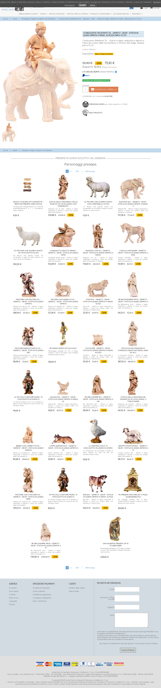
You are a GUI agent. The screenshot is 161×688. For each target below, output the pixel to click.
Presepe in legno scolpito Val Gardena (38, 19)
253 (77, 171)
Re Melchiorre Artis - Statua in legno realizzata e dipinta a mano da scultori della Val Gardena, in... (46, 552)
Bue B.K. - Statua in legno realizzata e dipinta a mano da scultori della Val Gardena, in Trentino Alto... (98, 501)
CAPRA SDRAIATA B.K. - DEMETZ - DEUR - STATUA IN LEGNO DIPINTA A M (63, 448)
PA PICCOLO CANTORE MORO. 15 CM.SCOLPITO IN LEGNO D (63, 496)
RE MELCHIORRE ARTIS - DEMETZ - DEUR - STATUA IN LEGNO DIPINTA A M (46, 545)
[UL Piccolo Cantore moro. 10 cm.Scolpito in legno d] (28, 382)
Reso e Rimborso (40, 601)
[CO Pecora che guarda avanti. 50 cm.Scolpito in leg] (28, 235)
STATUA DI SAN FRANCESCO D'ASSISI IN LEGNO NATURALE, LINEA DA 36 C (133, 350)
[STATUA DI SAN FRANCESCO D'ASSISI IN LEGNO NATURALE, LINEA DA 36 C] (133, 333)
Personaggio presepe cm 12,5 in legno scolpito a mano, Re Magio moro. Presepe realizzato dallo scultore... (63, 352)
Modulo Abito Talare (77, 588)
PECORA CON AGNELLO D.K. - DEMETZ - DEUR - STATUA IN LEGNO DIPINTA (63, 301)
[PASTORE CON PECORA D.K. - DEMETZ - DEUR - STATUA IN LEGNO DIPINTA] (28, 284)
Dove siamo (14, 591)
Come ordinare (39, 591)
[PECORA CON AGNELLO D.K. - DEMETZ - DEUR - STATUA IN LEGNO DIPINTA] (63, 284)
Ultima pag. (90, 171)
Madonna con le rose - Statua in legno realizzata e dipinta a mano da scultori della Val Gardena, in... (63, 210)
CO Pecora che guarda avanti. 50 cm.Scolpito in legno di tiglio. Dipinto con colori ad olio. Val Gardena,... (28, 257)
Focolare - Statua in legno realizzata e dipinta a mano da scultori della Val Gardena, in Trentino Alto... (98, 357)
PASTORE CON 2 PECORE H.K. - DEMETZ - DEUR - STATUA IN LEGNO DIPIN (28, 497)
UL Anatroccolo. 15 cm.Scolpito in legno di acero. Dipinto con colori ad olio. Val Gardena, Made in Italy (98, 452)
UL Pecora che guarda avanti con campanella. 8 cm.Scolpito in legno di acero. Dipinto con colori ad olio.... (98, 208)
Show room (13, 598)
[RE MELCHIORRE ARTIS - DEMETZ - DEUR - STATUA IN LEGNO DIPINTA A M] (45, 528)
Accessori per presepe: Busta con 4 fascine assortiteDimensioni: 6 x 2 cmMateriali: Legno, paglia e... (28, 208)
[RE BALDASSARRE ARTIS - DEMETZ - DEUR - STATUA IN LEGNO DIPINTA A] (132, 284)
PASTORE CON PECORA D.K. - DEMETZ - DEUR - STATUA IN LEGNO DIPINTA (28, 301)
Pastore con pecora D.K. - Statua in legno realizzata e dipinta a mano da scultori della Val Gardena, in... (28, 308)
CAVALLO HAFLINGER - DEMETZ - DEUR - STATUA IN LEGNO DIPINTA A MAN (133, 252)
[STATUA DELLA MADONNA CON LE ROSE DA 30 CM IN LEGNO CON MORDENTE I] (63, 186)
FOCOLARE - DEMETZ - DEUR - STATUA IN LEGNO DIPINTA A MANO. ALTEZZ (98, 350)
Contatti (12, 595)
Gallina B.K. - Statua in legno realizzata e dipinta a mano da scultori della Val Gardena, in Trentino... (63, 406)
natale (14, 19)
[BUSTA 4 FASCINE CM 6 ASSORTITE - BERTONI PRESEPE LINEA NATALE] (28, 184)
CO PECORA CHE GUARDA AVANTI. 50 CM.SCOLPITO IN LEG (28, 251)
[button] (40, 143)
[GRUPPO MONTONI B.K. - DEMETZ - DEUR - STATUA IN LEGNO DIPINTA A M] (133, 430)
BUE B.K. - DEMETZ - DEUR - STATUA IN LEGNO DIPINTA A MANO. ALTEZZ (98, 496)
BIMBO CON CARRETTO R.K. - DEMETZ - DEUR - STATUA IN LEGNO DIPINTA (28, 448)
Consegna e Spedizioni (42, 598)
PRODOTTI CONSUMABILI (101, 14)
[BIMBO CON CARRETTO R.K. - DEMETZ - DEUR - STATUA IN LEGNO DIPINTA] (28, 430)
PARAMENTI (136, 14)
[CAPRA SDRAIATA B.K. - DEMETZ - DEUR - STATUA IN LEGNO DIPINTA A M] (63, 430)
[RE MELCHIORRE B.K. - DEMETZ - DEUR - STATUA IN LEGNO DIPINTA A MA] (98, 382)
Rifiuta (92, 5)
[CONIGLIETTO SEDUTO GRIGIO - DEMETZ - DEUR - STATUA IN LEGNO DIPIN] (63, 235)
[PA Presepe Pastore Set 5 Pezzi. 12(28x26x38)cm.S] (132, 479)
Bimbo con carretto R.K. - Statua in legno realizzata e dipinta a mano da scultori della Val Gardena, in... (28, 454)
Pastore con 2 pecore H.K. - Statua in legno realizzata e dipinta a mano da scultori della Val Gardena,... (28, 503)
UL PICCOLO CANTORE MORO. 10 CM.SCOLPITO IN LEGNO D (28, 398)
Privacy (12, 604)
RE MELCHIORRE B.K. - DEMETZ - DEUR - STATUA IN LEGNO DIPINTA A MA (98, 399)
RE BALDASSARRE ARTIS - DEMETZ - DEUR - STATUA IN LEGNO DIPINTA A (133, 300)
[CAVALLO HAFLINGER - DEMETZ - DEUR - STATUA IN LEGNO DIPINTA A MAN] (132, 233)
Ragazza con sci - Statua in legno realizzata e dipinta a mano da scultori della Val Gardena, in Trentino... (98, 259)
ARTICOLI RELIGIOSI (57, 14)
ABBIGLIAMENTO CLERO (28, 14)
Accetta (82, 5)
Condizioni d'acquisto (41, 588)
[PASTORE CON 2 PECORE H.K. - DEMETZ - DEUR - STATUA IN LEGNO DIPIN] (28, 479)
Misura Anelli (74, 591)
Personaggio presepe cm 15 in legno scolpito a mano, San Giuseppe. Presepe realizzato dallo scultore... (115, 550)
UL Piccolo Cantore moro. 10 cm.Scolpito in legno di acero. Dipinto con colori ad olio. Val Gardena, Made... (28, 403)
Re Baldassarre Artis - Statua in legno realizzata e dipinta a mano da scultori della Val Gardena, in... (133, 306)
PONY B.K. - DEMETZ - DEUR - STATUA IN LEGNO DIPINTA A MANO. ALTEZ (98, 301)
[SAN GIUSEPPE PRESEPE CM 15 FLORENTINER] (115, 528)
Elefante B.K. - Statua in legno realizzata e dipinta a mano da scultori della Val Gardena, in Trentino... (133, 210)
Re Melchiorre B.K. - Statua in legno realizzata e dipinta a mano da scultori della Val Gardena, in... (98, 406)
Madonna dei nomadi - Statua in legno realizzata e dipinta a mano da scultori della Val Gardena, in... (133, 406)
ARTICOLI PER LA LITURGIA (77, 14)
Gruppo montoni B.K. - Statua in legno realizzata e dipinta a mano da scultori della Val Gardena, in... (133, 454)
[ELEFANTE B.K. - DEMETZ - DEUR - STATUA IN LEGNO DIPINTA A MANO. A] (132, 186)
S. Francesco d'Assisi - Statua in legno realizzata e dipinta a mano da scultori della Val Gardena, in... (133, 357)
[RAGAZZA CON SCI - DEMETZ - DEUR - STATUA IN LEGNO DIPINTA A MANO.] (98, 235)
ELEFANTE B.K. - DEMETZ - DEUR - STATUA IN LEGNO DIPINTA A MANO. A (133, 204)
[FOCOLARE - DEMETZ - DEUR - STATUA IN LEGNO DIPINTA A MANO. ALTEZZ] (98, 333)
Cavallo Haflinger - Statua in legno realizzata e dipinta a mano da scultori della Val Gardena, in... (133, 259)
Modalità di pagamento (42, 595)
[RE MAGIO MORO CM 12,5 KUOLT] (63, 333)
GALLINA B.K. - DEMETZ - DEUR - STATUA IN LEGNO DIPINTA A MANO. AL (63, 399)
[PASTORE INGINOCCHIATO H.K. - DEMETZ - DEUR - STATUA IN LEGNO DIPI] (28, 333)
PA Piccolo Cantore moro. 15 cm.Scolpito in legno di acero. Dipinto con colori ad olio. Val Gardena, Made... (63, 501)
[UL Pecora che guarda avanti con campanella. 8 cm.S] (98, 186)
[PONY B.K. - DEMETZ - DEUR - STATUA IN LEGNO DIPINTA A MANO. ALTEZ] (98, 284)
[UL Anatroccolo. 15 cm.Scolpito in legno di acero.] (98, 430)
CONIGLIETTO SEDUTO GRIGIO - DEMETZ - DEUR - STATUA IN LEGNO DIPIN (63, 252)
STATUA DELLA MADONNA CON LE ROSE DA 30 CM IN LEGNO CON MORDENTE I (63, 204)
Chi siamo (13, 588)
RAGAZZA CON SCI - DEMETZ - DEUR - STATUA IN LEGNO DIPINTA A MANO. (98, 252)
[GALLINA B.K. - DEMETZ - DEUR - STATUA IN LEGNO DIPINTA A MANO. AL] (63, 382)
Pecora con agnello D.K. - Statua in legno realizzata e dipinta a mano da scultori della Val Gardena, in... (63, 308)
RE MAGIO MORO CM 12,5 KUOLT (63, 348)
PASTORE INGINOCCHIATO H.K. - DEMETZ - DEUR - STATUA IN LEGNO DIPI (28, 350)
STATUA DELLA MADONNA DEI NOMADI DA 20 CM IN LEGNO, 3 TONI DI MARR (133, 399)
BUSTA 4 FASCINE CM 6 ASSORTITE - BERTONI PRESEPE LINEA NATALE (28, 203)
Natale (14, 150)
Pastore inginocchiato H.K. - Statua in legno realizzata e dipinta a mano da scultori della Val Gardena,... (28, 357)
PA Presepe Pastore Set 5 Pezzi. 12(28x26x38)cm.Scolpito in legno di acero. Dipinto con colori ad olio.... (133, 501)
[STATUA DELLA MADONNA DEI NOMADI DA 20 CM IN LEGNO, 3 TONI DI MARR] (133, 382)
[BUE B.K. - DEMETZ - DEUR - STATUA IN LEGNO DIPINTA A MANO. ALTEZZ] (98, 479)
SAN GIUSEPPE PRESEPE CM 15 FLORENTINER (115, 544)
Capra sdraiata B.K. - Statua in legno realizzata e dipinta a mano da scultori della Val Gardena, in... (63, 454)
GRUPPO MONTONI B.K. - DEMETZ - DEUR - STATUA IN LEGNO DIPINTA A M (133, 448)
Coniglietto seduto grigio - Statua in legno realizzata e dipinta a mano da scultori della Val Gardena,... (63, 259)
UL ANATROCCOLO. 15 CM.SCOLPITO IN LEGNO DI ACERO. (98, 447)
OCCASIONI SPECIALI (121, 14)
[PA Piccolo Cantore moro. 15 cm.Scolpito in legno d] (63, 479)
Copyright (13, 601)
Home (5, 19)
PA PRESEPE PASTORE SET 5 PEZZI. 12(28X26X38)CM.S (133, 496)
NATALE (43, 14)
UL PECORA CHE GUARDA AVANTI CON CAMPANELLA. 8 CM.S (98, 203)
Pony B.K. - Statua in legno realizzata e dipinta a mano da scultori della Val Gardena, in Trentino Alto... (98, 308)
